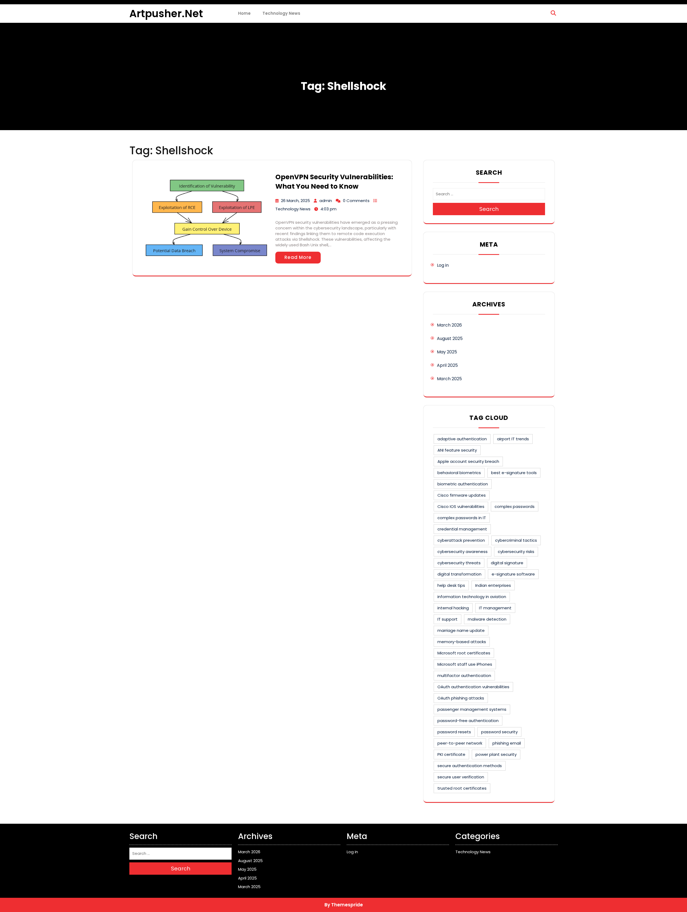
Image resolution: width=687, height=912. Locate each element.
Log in (443, 265)
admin (325, 200)
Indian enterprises (493, 585)
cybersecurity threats (459, 563)
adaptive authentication (462, 439)
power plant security (496, 754)
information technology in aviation (471, 596)
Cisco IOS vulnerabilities (460, 506)
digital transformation (459, 574)
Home (244, 13)
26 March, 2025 (295, 200)
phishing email (506, 743)
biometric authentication (462, 484)
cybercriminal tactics (516, 540)
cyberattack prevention (461, 540)
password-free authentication (468, 720)
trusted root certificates (462, 788)
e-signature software (513, 574)
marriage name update (461, 630)
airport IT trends (513, 439)
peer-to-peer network (459, 743)
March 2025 (449, 379)
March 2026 (449, 325)
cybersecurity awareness (462, 551)
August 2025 (450, 338)
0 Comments (356, 200)
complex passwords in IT (461, 518)
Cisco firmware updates (461, 495)
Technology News (281, 13)
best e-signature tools (514, 472)
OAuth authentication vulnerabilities (473, 687)
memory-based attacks (461, 641)
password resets (454, 732)
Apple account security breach (468, 461)
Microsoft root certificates (463, 653)
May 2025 (447, 352)
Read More (298, 257)
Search (489, 209)
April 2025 (447, 365)
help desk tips (451, 585)
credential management (462, 529)
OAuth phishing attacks (460, 698)
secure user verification (460, 777)
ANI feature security (457, 450)
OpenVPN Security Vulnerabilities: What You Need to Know (334, 181)
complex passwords (515, 506)
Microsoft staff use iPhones (464, 664)
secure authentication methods (469, 765)
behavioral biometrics (459, 472)
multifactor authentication (464, 675)
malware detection (487, 619)
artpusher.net (166, 13)
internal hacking (453, 608)
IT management (495, 608)
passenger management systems (471, 709)
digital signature (507, 563)
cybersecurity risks (516, 551)
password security (499, 732)
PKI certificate (451, 754)
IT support (447, 619)
